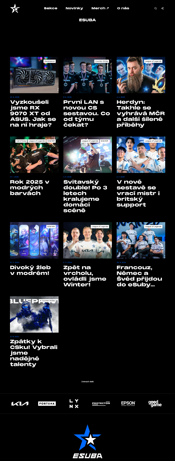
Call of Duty (21, 141)
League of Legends (153, 61)
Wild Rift (51, 141)
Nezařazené (49, 61)
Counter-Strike (101, 61)
